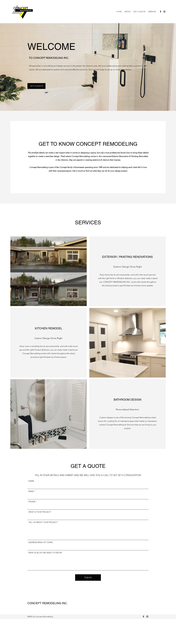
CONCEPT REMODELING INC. (47, 603)
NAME (31, 481)
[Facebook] (160, 11)
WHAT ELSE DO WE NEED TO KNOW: (45, 553)
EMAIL (31, 491)
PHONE (31, 502)
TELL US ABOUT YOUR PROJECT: (43, 522)
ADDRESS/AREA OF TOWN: (40, 542)
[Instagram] (164, 11)
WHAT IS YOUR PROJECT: (39, 512)
